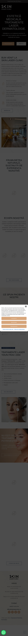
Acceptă (14, 318)
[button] (26, 306)
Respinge (14, 322)
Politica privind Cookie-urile (8, 329)
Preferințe (14, 326)
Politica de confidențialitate (19, 329)
